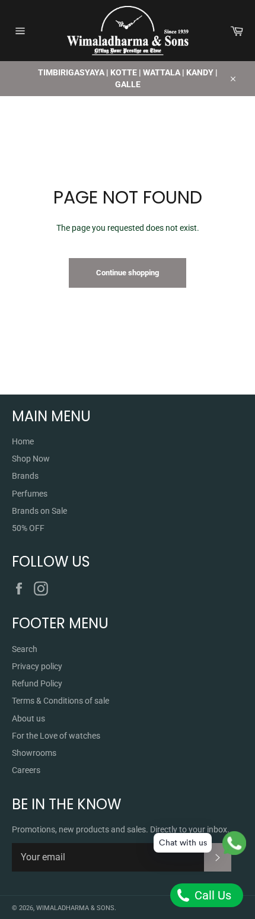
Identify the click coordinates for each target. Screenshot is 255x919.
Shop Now (31, 458)
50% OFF (28, 528)
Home (23, 441)
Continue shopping (127, 272)
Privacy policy (37, 666)
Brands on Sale (39, 511)
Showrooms (34, 753)
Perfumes (29, 493)
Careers (26, 770)
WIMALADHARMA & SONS (75, 908)
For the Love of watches (56, 735)
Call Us (211, 895)
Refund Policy (37, 683)
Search (24, 649)
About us (28, 718)
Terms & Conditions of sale (60, 700)
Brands (25, 476)
